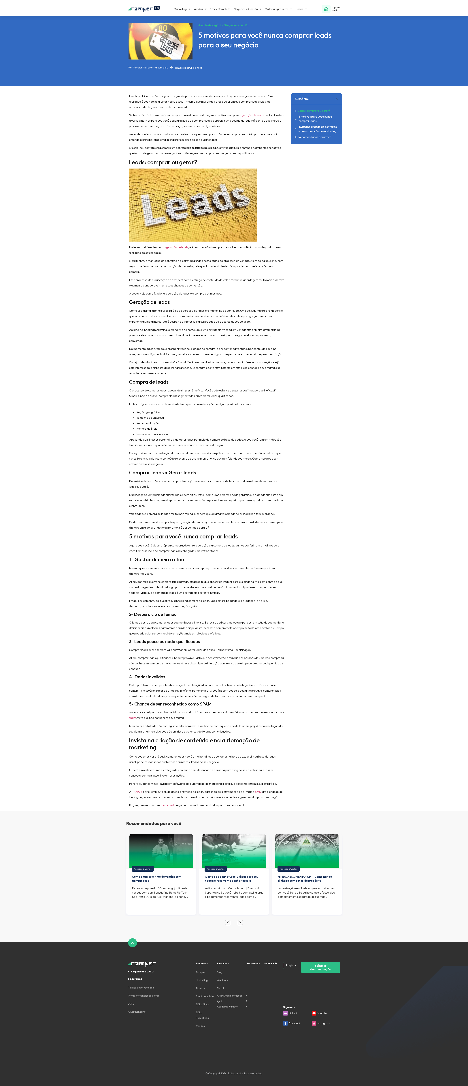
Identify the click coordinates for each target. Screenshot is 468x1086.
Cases (299, 9)
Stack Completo (220, 9)
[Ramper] (144, 9)
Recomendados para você (314, 137)
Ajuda (220, 1001)
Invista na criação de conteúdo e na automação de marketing (318, 129)
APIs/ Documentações (229, 995)
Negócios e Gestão (246, 9)
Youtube (322, 1013)
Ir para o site (336, 9)
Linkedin (293, 1013)
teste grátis (169, 805)
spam (132, 718)
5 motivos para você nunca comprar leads (315, 119)
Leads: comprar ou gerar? (314, 110)
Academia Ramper (227, 1006)
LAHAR (137, 792)
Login (289, 965)
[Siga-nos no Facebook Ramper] (285, 1023)
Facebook (294, 1023)
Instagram (324, 1023)
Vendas (198, 9)
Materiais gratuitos (276, 9)
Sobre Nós (270, 963)
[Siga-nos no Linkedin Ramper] (285, 1013)
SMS (258, 792)
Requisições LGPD (142, 971)
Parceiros (253, 963)
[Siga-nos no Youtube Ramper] (314, 1013)
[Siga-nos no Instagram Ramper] (314, 1023)
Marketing (180, 9)
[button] (337, 98)
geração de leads (253, 115)
